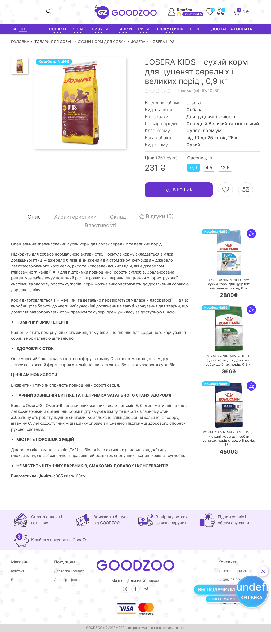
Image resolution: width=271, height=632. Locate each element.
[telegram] (146, 589)
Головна (20, 41)
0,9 (193, 167)
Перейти (234, 268)
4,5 (209, 167)
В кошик (182, 189)
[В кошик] (213, 268)
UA (23, 29)
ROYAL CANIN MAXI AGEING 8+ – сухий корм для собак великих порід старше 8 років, (229, 438)
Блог (195, 29)
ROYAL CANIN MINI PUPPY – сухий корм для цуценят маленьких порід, (228, 284)
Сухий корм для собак (102, 41)
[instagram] (125, 589)
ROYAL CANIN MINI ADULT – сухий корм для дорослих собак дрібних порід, (229, 360)
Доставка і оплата (231, 29)
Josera (138, 41)
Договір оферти (67, 580)
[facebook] (135, 589)
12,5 (225, 167)
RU (15, 29)
